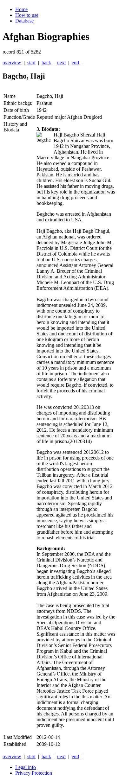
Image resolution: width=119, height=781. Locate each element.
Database (24, 20)
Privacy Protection (33, 773)
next (61, 62)
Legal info (25, 767)
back (46, 62)
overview (12, 62)
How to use (26, 15)
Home (21, 9)
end (75, 62)
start (31, 62)
